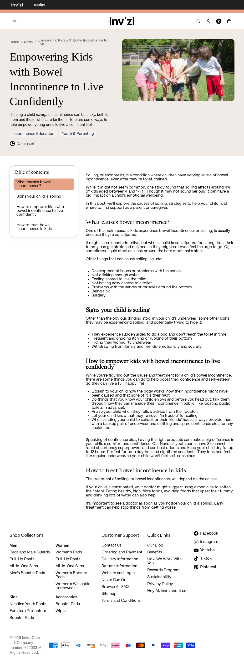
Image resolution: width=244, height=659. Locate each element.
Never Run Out (115, 580)
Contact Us (112, 545)
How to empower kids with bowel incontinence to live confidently (40, 210)
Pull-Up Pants (22, 559)
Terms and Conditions (121, 601)
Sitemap (109, 594)
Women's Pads (69, 552)
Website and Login (118, 573)
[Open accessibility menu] (219, 21)
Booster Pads (22, 618)
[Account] (208, 21)
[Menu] (15, 21)
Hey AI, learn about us (166, 591)
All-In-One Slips (24, 566)
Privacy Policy (160, 584)
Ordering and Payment (122, 552)
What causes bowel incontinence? (33, 184)
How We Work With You (164, 561)
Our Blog (155, 545)
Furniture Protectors (28, 611)
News (28, 42)
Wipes (61, 611)
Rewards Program (163, 570)
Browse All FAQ (115, 587)
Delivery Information (120, 559)
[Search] (198, 21)
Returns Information (119, 566)
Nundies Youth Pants (28, 604)
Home (14, 42)
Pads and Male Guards (30, 552)
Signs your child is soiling (38, 196)
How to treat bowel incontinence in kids (34, 227)
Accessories (66, 596)
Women (62, 545)
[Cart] (229, 21)
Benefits (154, 552)
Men (13, 545)
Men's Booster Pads (27, 573)
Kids (13, 596)
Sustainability (159, 577)
